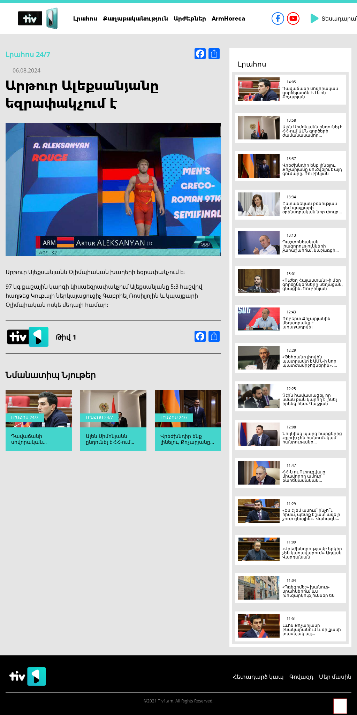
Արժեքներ (190, 18)
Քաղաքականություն (135, 18)
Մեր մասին (335, 676)
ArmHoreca (228, 18)
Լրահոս (85, 18)
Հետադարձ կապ (258, 676)
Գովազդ (301, 676)
